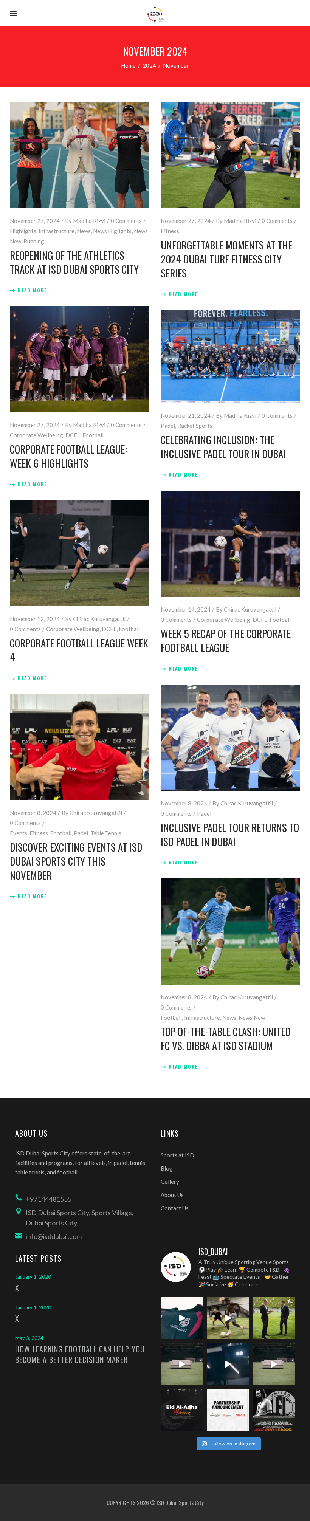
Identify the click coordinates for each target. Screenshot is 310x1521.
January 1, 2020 (33, 1277)
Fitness (170, 231)
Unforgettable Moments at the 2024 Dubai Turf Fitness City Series (226, 258)
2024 (149, 65)
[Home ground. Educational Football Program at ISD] (182, 1318)
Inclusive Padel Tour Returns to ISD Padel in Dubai (230, 834)
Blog (167, 1168)
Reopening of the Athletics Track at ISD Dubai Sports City (74, 262)
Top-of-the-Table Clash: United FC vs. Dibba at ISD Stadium (225, 1038)
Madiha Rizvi (89, 220)
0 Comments (126, 220)
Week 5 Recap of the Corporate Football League (226, 640)
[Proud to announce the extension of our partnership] (274, 1318)
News (84, 231)
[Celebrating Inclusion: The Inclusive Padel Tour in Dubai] (230, 356)
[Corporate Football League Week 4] (79, 553)
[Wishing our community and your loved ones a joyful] (182, 1410)
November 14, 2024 (186, 609)
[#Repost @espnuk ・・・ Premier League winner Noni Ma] (228, 1318)
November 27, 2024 (35, 220)
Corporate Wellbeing (36, 435)
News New (252, 1017)
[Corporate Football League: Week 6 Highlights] (79, 359)
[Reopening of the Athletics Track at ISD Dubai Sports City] (79, 155)
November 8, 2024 (184, 803)
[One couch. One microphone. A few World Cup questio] (182, 1364)
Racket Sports (194, 425)
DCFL (72, 435)
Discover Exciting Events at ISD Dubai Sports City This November (76, 861)
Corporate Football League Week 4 (79, 649)
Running (33, 241)
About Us (172, 1194)
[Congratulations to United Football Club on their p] (274, 1410)
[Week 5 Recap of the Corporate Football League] (230, 544)
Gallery (170, 1181)
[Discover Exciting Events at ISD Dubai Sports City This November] (79, 747)
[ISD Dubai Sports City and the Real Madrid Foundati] (228, 1410)
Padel (168, 425)
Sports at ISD (177, 1155)
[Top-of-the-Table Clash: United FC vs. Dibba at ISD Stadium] (230, 931)
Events (18, 833)
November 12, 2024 (35, 618)
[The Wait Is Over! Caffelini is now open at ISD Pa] (228, 1364)
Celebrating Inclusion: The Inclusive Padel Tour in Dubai (223, 446)
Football (93, 435)
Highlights (23, 231)
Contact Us (175, 1208)
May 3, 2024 (29, 1338)
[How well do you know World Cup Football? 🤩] (274, 1364)
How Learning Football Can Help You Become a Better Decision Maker (80, 1354)
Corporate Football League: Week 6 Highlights (68, 456)
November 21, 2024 (186, 415)
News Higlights (112, 231)
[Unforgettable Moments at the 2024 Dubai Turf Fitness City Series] (230, 155)
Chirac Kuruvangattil (250, 609)
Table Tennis (105, 833)
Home (128, 65)
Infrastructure (56, 231)
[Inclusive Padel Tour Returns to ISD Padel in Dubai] (230, 738)
